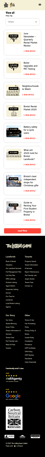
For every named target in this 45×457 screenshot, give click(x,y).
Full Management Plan (13, 272)
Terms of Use (29, 320)
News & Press (10, 345)
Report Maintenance (32, 272)
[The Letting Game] (9, 5)
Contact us (28, 286)
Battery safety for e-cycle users (30, 130)
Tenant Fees (29, 282)
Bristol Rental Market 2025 (30, 108)
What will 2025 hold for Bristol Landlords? (31, 155)
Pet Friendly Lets (31, 275)
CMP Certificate (30, 348)
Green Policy (10, 327)
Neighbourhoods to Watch (30, 87)
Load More (22, 231)
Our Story (10, 316)
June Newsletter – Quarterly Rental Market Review (30, 40)
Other (27, 316)
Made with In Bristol (14, 446)
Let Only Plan (10, 275)
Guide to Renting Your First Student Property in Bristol (30, 209)
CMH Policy (29, 352)
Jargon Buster (30, 279)
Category (11, 22)
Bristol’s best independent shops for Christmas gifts (31, 181)
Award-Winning (11, 324)
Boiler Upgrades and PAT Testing (30, 66)
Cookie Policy (29, 338)
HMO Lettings (10, 279)
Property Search (30, 261)
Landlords (10, 257)
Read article (30, 51)
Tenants (28, 257)
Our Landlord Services (13, 268)
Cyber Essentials (30, 362)
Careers (8, 348)
